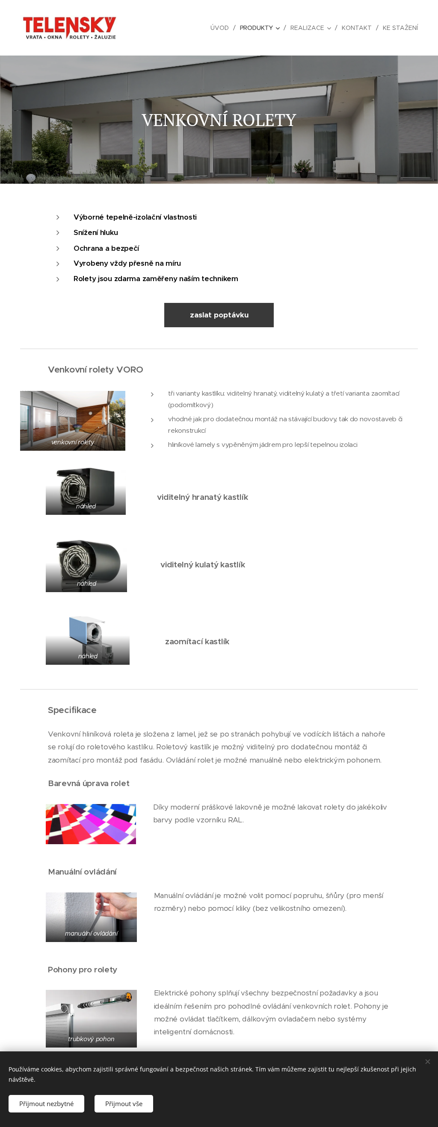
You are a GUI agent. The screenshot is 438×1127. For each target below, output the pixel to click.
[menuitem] (222, 27)
